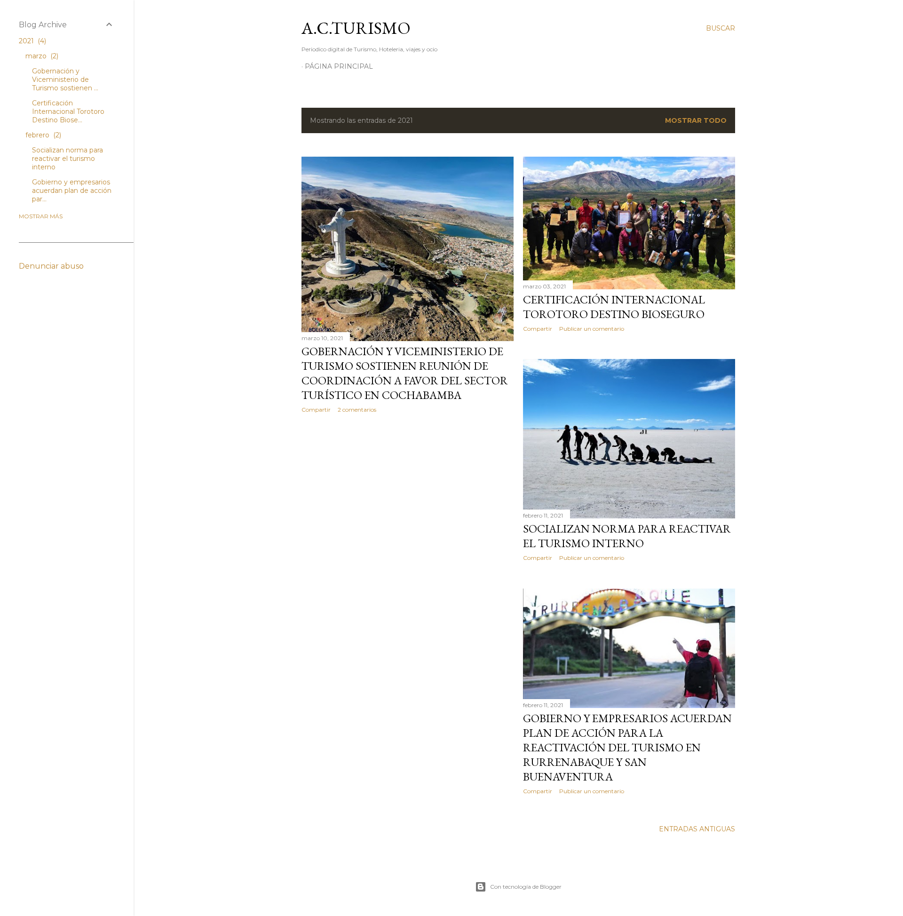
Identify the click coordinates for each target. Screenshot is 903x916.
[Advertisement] (407, 502)
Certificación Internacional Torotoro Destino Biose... (68, 111)
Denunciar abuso (51, 266)
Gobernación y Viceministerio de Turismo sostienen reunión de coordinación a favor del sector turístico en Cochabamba (404, 373)
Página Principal (339, 66)
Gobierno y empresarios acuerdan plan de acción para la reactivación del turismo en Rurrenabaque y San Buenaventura (627, 747)
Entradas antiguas (697, 829)
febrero (42, 135)
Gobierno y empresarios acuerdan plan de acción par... (71, 190)
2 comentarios (357, 409)
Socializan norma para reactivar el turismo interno (627, 535)
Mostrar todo (696, 120)
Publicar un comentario (591, 328)
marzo (40, 56)
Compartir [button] (316, 409)
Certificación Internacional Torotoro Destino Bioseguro (614, 306)
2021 (31, 41)
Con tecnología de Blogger (526, 886)
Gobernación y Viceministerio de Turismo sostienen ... (65, 79)
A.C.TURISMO (356, 28)
